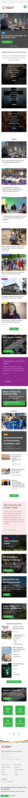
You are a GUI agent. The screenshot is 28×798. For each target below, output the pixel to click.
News (2, 769)
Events (3, 772)
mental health (17, 674)
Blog (16, 772)
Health (14, 96)
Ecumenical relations (14, 70)
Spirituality (14, 76)
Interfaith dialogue (14, 120)
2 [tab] (12, 46)
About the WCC (5, 764)
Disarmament (14, 116)
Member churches (6, 767)
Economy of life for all (18, 644)
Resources (17, 767)
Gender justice (14, 92)
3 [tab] (14, 46)
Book (6, 594)
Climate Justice (17, 638)
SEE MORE (14, 329)
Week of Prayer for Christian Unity (12, 403)
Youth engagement (14, 72)
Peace (15, 642)
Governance (16, 654)
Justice (15, 640)
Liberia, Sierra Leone (11, 542)
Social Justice (14, 98)
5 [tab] (17, 46)
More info (3, 793)
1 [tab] (11, 46)
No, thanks (12, 795)
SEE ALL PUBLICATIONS (14, 681)
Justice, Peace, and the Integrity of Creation (18, 635)
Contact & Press (19, 769)
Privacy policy (6, 373)
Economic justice (14, 100)
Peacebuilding (14, 121)
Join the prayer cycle (10, 530)
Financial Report (17, 656)
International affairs (14, 123)
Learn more (7, 42)
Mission (14, 74)
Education (14, 69)
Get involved (18, 764)
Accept (4, 795)
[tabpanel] (14, 29)
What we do (4, 774)
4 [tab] (15, 46)
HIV (14, 672)
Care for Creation (14, 94)
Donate (7, 698)
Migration (14, 118)
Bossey (16, 774)
